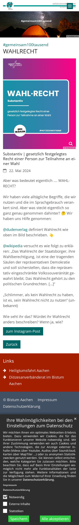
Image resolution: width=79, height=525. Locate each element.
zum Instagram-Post (23, 331)
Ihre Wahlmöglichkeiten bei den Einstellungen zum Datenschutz (39, 422)
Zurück (11, 344)
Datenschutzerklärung (38, 479)
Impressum (10, 485)
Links (8, 361)
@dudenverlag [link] (15, 229)
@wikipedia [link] (12, 245)
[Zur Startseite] (39, 5)
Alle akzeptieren (55, 518)
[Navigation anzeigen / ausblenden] (70, 6)
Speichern (18, 518)
